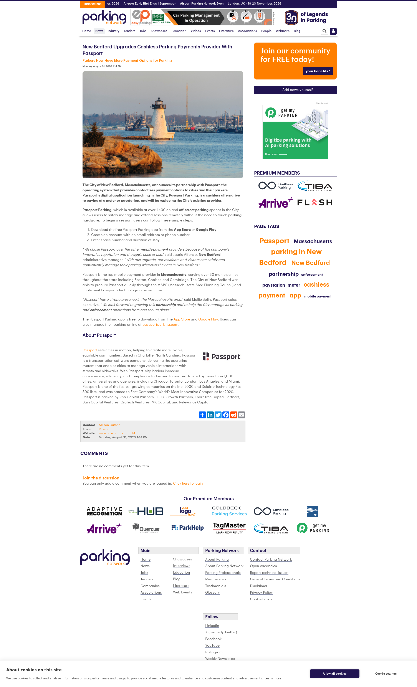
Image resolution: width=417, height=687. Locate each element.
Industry (113, 31)
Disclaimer (258, 586)
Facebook (213, 639)
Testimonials (215, 586)
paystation (273, 285)
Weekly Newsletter (220, 659)
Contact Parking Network (271, 559)
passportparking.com (160, 324)
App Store (182, 319)
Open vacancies (263, 566)
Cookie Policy (261, 599)
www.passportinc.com (115, 433)
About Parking (217, 559)
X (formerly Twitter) (221, 632)
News (99, 31)
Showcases (159, 31)
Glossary (212, 592)
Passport (90, 350)
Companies (150, 586)
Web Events (182, 592)
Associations (247, 31)
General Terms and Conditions (275, 579)
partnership (284, 274)
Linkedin (212, 626)
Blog (297, 31)
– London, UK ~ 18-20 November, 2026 (219, 3)
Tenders (129, 31)
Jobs (143, 31)
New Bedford (310, 263)
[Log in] (333, 31)
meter (294, 285)
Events (210, 31)
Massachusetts (313, 241)
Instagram (214, 652)
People (266, 31)
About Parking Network (224, 566)
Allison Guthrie (109, 425)
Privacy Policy (261, 592)
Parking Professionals (223, 573)
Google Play (208, 319)
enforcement (312, 274)
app (295, 295)
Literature (226, 31)
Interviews (181, 566)
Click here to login (188, 483)
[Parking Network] (104, 16)
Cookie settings (386, 673)
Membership (215, 579)
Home (86, 31)
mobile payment (318, 296)
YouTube (212, 645)
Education (179, 31)
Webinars (283, 31)
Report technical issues (269, 573)
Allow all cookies (334, 673)
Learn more (273, 678)
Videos (196, 31)
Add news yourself (297, 90)
